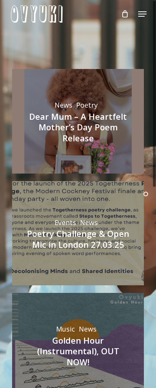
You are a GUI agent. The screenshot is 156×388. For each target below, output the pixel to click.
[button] (142, 14)
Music (65, 329)
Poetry (87, 105)
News (63, 105)
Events (65, 223)
